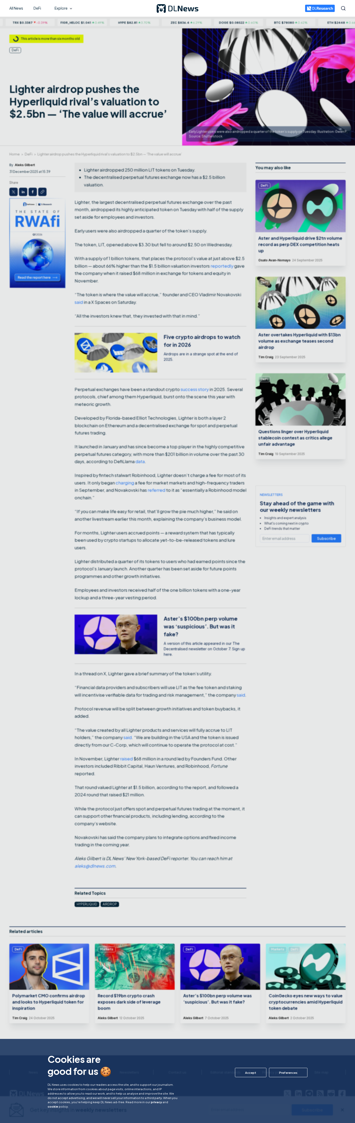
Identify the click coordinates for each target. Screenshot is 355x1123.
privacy (156, 1102)
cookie (53, 1106)
